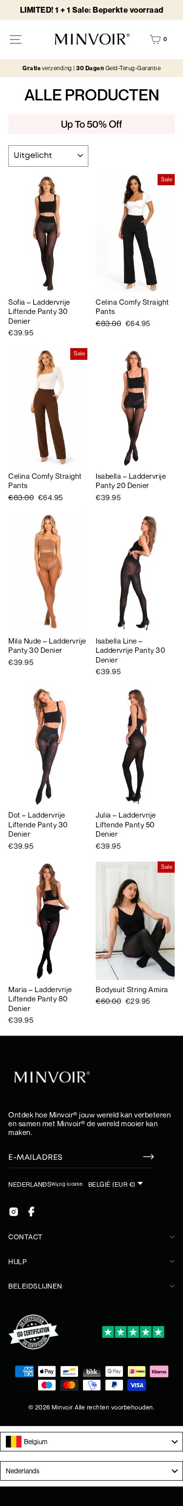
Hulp (17, 1261)
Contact (25, 1236)
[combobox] (91, 1441)
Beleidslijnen (35, 1286)
